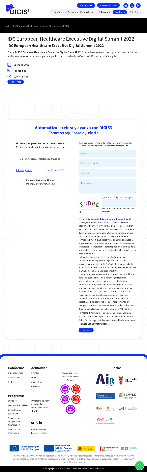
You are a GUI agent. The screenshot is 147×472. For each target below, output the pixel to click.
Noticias (35, 377)
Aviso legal (47, 468)
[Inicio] (19, 11)
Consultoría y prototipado (14, 411)
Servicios (12, 400)
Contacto (36, 386)
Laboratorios (14, 377)
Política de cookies (80, 468)
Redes (11, 382)
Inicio (7, 26)
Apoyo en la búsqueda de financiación (14, 421)
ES (131, 12)
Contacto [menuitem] (120, 12)
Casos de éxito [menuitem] (88, 12)
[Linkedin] (138, 5)
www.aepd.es (93, 320)
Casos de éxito (38, 382)
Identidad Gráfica (97, 468)
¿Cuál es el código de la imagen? (117, 197)
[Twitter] (132, 5)
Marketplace (86, 5)
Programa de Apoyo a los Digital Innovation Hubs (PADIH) (41, 406)
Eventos (35, 373)
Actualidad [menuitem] (104, 12)
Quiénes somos (15, 373)
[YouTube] (125, 5)
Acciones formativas (18, 405)
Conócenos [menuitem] (60, 12)
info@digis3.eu (24, 170)
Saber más (15, 82)
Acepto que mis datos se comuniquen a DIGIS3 (107, 219)
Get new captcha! (80, 212)
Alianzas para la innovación (16, 431)
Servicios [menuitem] (73, 12)
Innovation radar (108, 5)
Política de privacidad (62, 468)
